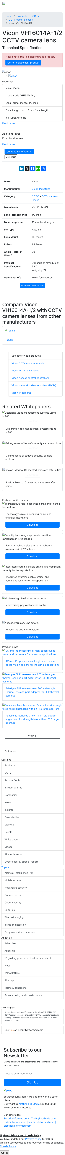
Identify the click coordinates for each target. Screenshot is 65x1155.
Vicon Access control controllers (30, 377)
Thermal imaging (14, 917)
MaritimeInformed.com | (42, 1122)
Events (8, 832)
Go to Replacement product (23, 62)
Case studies (12, 817)
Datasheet (11, 156)
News (8, 802)
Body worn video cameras (19, 932)
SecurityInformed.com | (17, 1118)
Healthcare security (16, 887)
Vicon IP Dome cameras (25, 370)
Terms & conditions (15, 987)
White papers (12, 839)
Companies (11, 794)
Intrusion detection (15, 924)
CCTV (8, 772)
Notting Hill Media (29, 1103)
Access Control (13, 780)
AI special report (14, 854)
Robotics (10, 909)
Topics (5, 867)
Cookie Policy (8, 1146)
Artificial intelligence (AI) (19, 872)
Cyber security (13, 902)
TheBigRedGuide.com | (44, 1118)
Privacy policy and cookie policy (23, 995)
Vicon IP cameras (21, 392)
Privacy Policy (33, 1138)
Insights (9, 809)
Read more (8, 123)
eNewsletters (12, 972)
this (12, 1029)
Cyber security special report (21, 861)
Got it (4, 1152)
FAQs (7, 965)
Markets (9, 824)
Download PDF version (32, 285)
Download (32, 421)
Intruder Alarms (13, 787)
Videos (8, 846)
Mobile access (13, 880)
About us (10, 950)
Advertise (10, 943)
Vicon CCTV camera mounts (27, 363)
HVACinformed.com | (16, 1122)
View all (32, 735)
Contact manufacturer (19, 151)
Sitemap (9, 980)
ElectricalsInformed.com (17, 1125)
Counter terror (13, 895)
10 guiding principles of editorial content (28, 958)
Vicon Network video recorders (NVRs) (33, 385)
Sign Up (32, 1082)
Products (10, 765)
